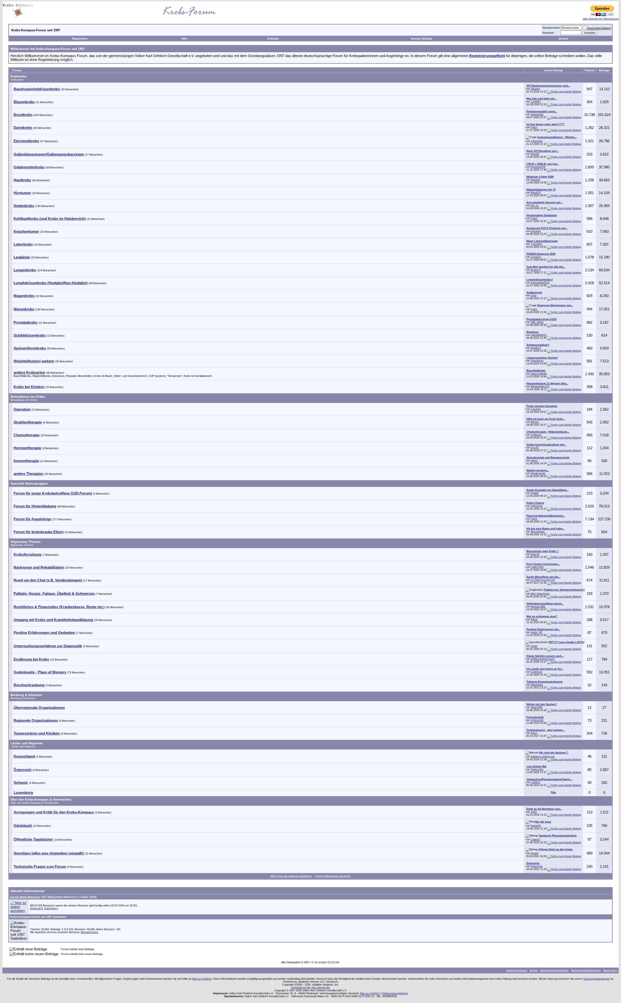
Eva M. (535, 447)
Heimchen (537, 505)
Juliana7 (535, 839)
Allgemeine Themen (25, 542)
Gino (533, 295)
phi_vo (535, 205)
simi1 (534, 811)
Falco (534, 127)
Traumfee (536, 243)
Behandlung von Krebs (27, 396)
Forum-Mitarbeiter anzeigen (333, 876)
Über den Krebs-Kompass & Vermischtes (40, 799)
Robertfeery (51, 908)
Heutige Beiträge (421, 38)
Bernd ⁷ (535, 421)
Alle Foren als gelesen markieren (291, 876)
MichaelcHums (89, 932)
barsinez (536, 231)
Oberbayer (537, 360)
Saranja (535, 88)
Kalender (273, 38)
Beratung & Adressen (26, 695)
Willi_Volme (537, 322)
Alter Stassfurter (540, 593)
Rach (534, 732)
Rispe (534, 619)
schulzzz (536, 256)
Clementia (536, 141)
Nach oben (610, 970)
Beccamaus (538, 531)
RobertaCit (36, 908)
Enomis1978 (538, 166)
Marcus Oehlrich (202, 978)
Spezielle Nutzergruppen (29, 483)
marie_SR (536, 632)
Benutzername (551, 27)
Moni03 (535, 153)
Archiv (534, 970)
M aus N (536, 269)
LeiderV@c (537, 566)
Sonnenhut (537, 114)
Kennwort (548, 32)
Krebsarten (18, 76)
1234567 (536, 101)
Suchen (563, 38)
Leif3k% (535, 782)
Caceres (536, 408)
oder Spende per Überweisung (601, 18)
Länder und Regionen (26, 743)
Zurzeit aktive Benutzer (25, 896)
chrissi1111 (537, 720)
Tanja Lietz (537, 769)
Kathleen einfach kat (543, 756)
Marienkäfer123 (540, 386)
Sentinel (535, 179)
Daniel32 (536, 825)
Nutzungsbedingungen (586, 970)
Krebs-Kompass (517, 970)
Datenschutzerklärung (554, 970)
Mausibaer (537, 684)
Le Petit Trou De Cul (543, 579)
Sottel (534, 646)
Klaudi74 (536, 192)
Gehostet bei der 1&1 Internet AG (310, 987)
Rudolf (534, 492)
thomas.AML (538, 606)
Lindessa (536, 434)
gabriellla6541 (539, 334)
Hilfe (184, 38)
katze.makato (539, 373)
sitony (534, 460)
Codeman (536, 671)
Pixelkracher (538, 473)
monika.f (536, 347)
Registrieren (80, 38)
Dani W (535, 554)
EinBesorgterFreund (543, 658)
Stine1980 (536, 707)
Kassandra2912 (540, 282)
